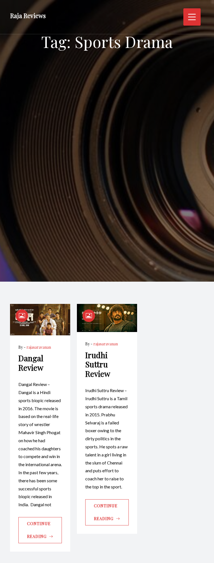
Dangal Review (30, 363)
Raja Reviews (28, 15)
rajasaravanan (38, 347)
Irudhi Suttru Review (97, 364)
